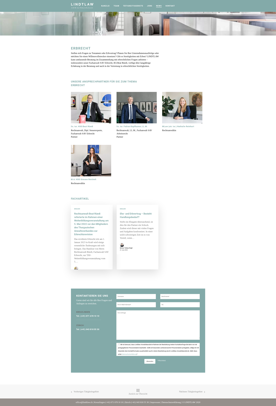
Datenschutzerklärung (129, 354)
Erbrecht (77, 209)
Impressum (155, 402)
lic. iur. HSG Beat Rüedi (82, 126)
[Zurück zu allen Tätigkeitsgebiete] (138, 392)
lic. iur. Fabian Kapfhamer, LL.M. (132, 126)
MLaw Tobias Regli (126, 248)
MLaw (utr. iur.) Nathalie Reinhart (178, 126)
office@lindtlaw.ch (84, 402)
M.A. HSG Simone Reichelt (83, 179)
